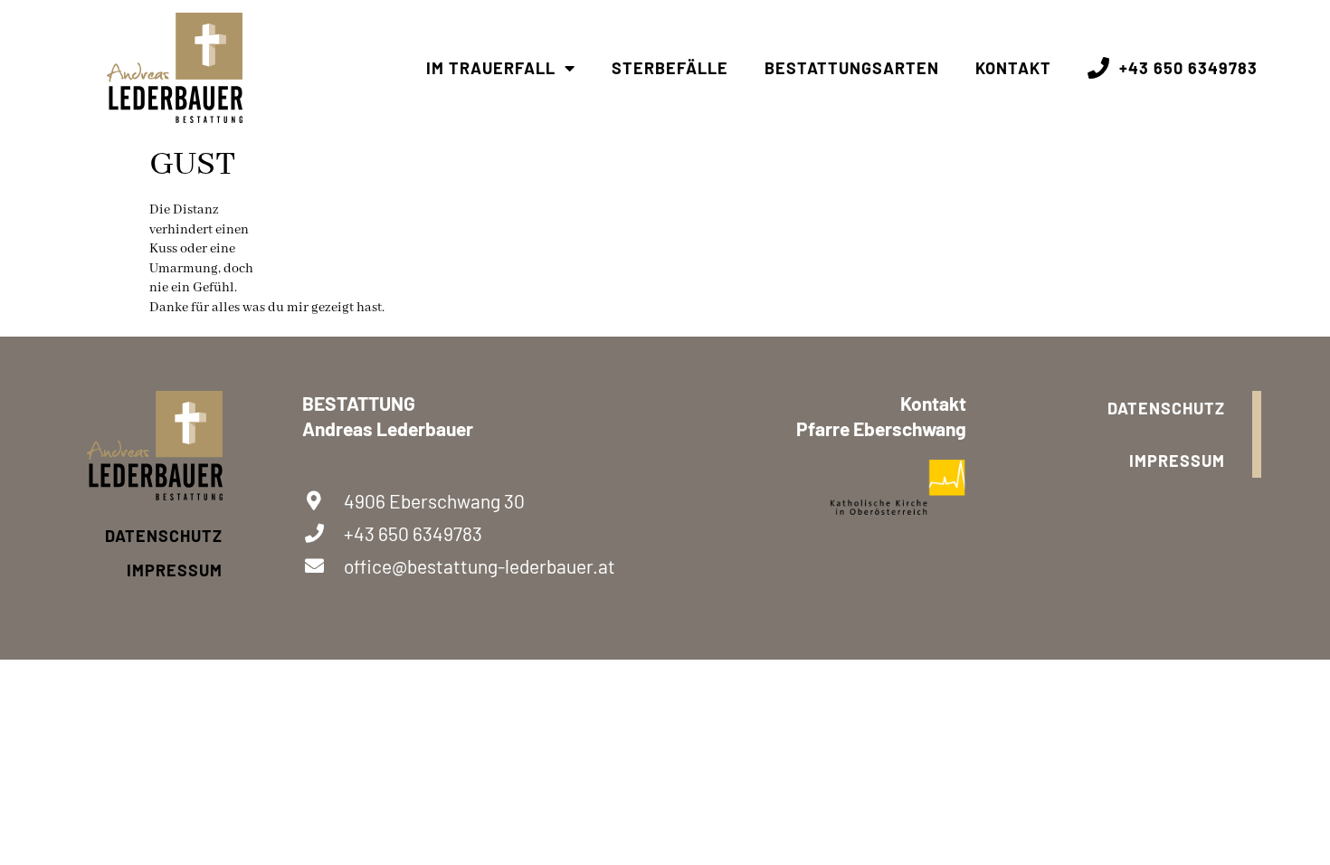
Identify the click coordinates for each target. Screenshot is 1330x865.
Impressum (175, 570)
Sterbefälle (670, 68)
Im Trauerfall (491, 68)
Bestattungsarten (852, 68)
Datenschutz (164, 536)
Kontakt (1013, 68)
